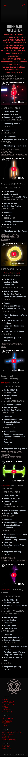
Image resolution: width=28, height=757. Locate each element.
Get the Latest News (12, 732)
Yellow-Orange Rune (12, 273)
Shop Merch (8, 735)
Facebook (7, 721)
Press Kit (6, 749)
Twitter (6, 723)
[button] (5, 5)
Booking (6, 746)
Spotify (6, 700)
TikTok (5, 726)
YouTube (6, 709)
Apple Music (8, 702)
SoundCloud (8, 704)
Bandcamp (7, 712)
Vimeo (5, 707)
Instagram (7, 718)
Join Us (5, 737)
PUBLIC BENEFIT (9, 740)
